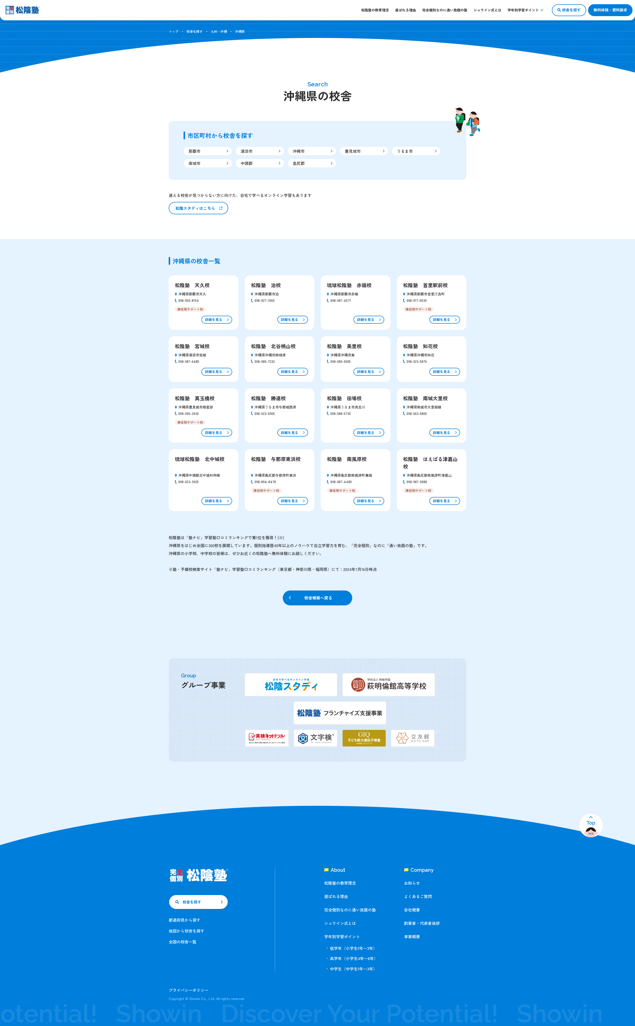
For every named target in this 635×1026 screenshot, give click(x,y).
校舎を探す (195, 31)
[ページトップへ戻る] (591, 825)
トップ (173, 31)
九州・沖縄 (219, 31)
